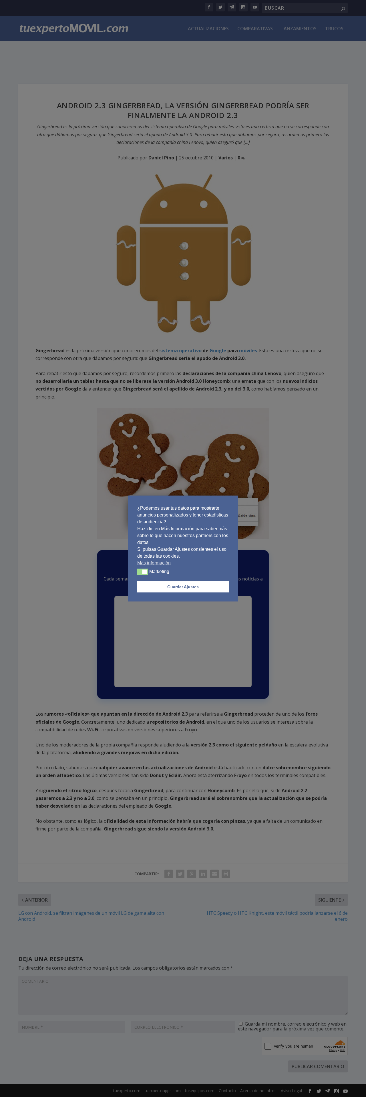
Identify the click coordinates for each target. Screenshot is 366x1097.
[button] (142, 572)
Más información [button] (154, 562)
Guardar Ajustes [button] (183, 586)
